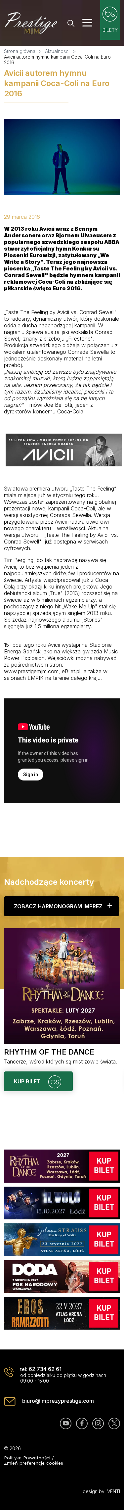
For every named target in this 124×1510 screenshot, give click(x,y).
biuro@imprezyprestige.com (58, 1400)
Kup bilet (28, 1081)
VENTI (113, 1491)
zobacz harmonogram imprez (58, 906)
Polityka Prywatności (27, 1457)
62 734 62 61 (45, 1369)
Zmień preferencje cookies (33, 1463)
